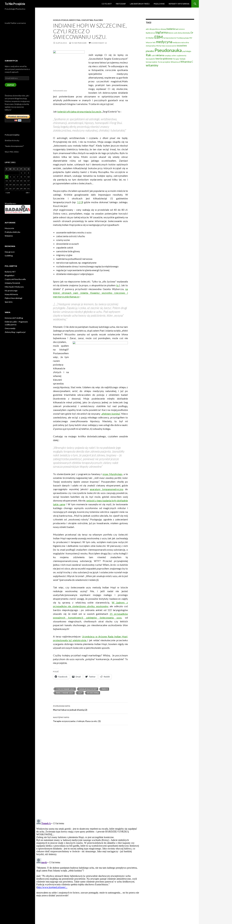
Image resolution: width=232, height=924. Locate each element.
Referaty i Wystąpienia (179, 4)
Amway (163, 29)
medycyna (164, 42)
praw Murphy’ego (112, 474)
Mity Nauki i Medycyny (14, 287)
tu (117, 285)
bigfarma (162, 32)
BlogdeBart (9, 275)
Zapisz (10, 85)
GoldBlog (9, 255)
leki (153, 42)
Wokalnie (9, 236)
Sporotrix (8, 302)
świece (104, 689)
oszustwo (182, 45)
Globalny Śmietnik (12, 283)
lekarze (149, 42)
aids (147, 29)
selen (174, 55)
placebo (150, 51)
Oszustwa (87, 20)
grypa (186, 38)
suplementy (181, 55)
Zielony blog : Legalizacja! (15, 332)
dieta (180, 33)
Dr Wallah (150, 38)
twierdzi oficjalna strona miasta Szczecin (79, 111)
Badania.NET (10, 271)
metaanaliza (151, 46)
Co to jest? (107, 4)
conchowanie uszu (65, 689)
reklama (159, 55)
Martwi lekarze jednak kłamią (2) (70, 708)
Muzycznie (9, 228)
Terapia (176, 59)
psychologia (186, 51)
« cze (8, 192)
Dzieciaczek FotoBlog (14, 318)
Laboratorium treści (140, 4)
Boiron (170, 33)
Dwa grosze (10, 252)
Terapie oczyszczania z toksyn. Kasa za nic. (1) (77, 719)
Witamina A (175, 62)
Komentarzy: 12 (99, 43)
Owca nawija (10, 328)
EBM (158, 37)
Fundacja (180, 38)
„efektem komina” (110, 413)
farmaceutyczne (169, 38)
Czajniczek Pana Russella (15, 279)
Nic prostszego (11, 290)
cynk (175, 33)
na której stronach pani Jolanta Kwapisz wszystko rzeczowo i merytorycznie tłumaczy (90, 292)
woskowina (93, 693)
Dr (191, 32)
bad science (180, 29)
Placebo (98, 20)
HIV (190, 38)
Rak (148, 55)
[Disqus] (88, 772)
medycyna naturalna (181, 42)
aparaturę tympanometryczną (106, 489)
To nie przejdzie (79, 43)
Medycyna (74, 20)
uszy (80, 693)
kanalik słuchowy (88, 689)
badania (171, 28)
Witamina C (186, 61)
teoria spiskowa (163, 58)
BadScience (150, 33)
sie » (28, 192)
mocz (164, 46)
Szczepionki (150, 59)
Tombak (182, 59)
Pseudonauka (168, 50)
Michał (158, 46)
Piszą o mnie (159, 4)
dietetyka (186, 33)
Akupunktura (154, 29)
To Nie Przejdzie (15, 4)
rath (153, 55)
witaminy (152, 65)
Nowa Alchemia (11, 294)
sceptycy (168, 55)
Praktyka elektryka (12, 232)
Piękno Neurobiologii (13, 298)
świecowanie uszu (65, 693)
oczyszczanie (171, 46)
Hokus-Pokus (60, 20)
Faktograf (121, 4)
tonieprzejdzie (151, 62)
